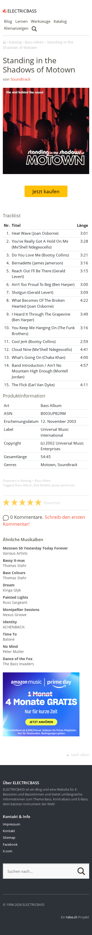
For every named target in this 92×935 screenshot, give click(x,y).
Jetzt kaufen (46, 191)
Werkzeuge (40, 21)
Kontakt (9, 831)
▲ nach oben (77, 754)
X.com (7, 851)
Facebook (10, 844)
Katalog (60, 21)
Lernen (21, 21)
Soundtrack (20, 79)
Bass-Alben (43, 480)
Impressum (11, 824)
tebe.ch (71, 917)
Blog (8, 21)
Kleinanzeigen (16, 28)
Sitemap (9, 837)
